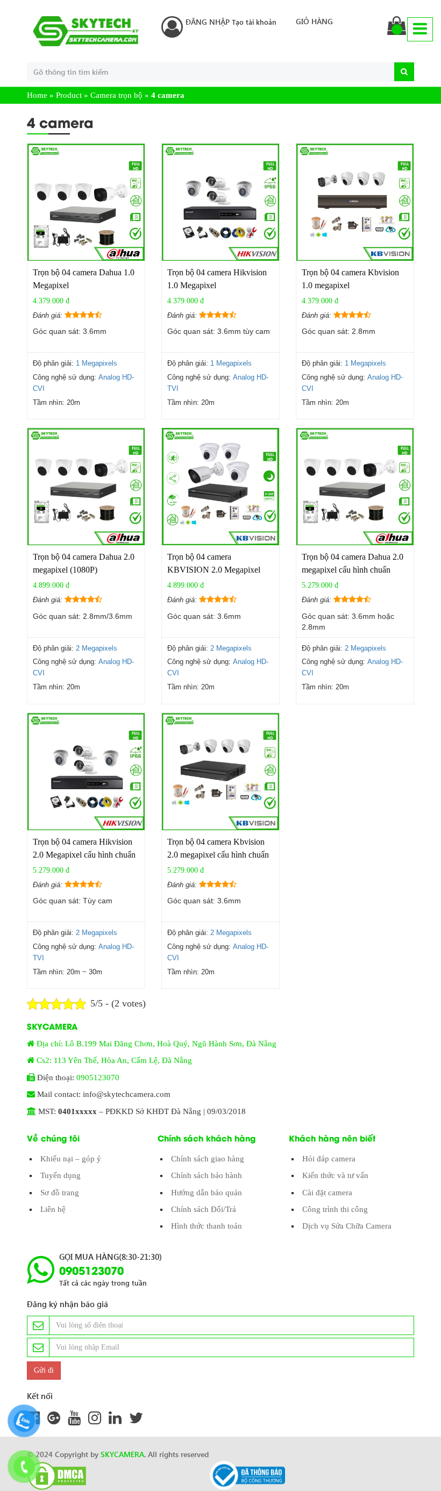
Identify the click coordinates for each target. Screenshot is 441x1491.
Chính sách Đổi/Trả (203, 1209)
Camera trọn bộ (116, 95)
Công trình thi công (335, 1209)
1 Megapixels (96, 363)
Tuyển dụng (60, 1175)
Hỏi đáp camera (328, 1158)
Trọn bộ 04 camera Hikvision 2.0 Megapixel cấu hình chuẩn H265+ (84, 854)
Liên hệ (53, 1209)
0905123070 (97, 1077)
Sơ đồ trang (59, 1192)
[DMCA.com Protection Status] (54, 1476)
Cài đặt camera (327, 1192)
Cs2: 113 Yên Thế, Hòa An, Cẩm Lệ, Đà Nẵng (114, 1060)
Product (69, 95)
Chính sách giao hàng (207, 1158)
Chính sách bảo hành (206, 1175)
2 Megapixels (96, 648)
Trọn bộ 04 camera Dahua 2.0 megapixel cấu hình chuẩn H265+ (352, 569)
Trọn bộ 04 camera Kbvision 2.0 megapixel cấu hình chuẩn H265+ (218, 854)
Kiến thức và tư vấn (335, 1175)
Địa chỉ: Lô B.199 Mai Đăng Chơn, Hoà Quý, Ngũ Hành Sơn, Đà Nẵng (156, 1043)
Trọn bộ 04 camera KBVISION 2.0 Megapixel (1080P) (213, 569)
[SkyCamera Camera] (86, 31)
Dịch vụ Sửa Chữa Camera (347, 1226)
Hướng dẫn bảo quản (206, 1192)
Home (37, 95)
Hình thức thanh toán (206, 1226)
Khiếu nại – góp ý (70, 1158)
